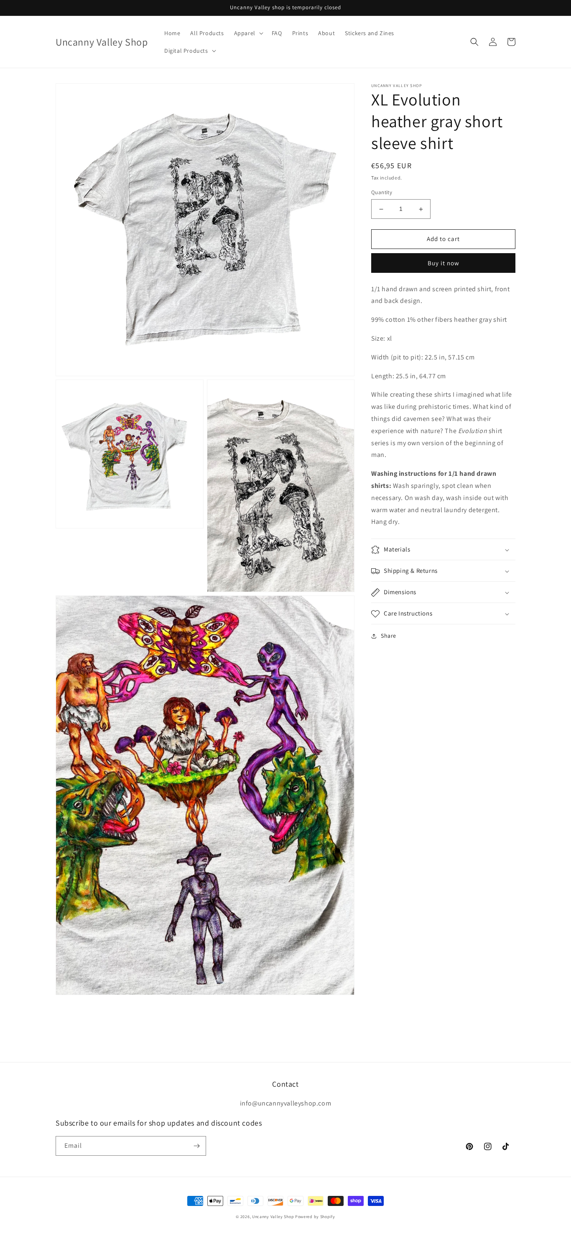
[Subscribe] (196, 1146)
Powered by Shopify (315, 1216)
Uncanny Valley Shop (273, 1216)
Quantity (381, 192)
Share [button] (388, 636)
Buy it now (443, 263)
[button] (248, 33)
